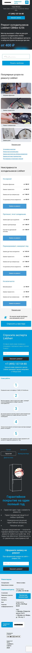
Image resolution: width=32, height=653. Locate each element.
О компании (4, 593)
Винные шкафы (21, 582)
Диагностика (8, 457)
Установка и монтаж (9, 149)
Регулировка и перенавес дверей (13, 158)
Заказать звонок (16, 17)
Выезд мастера (23, 454)
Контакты (4, 597)
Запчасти (23, 450)
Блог (2, 602)
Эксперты (4, 600)
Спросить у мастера (16, 324)
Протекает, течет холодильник (14, 214)
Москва (18, 7)
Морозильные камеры (7, 585)
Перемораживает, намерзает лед (15, 246)
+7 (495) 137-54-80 (16, 14)
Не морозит (7, 179)
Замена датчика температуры (12, 156)
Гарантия (8, 454)
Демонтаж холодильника (10, 151)
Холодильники (5, 582)
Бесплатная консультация (23, 596)
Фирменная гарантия (7, 595)
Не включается (8, 281)
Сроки (8, 450)
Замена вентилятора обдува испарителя (15, 154)
